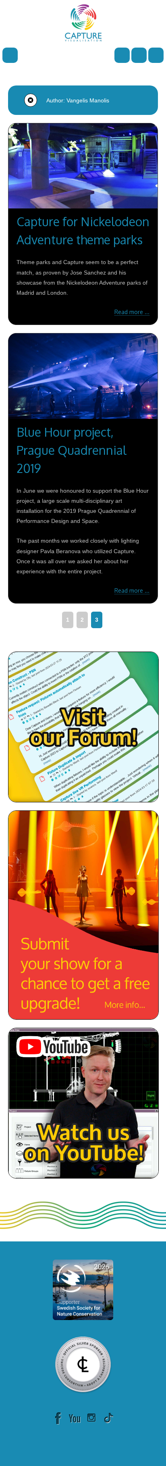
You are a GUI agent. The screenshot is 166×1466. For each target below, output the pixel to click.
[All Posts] (30, 100)
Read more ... (131, 311)
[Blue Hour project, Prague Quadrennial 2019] (83, 376)
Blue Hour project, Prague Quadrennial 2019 (72, 450)
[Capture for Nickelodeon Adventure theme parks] (83, 165)
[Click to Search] (122, 55)
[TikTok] (108, 1418)
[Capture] (83, 22)
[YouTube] (74, 1418)
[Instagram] (91, 1418)
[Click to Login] (156, 55)
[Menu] (10, 55)
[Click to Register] (139, 55)
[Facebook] (58, 1418)
